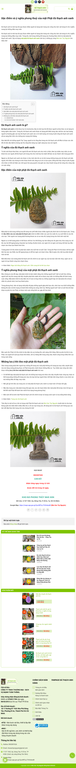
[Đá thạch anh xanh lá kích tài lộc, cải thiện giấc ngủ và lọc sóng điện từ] (28, 657)
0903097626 (10, 118)
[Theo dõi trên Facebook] (35, 1)
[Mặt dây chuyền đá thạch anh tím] (28, 599)
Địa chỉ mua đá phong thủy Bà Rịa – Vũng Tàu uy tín (44, 537)
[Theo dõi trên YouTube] (43, 1)
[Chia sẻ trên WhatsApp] (28, 509)
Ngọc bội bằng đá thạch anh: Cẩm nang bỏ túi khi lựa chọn (30, 265)
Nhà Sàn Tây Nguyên (50, 403)
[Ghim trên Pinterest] (43, 509)
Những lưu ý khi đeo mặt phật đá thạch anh (16, 116)
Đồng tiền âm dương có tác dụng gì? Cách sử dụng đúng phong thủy (44, 580)
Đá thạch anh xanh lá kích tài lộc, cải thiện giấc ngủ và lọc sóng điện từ (44, 655)
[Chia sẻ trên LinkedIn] (47, 509)
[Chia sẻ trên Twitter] (36, 509)
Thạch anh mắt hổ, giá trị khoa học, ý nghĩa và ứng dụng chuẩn (43, 611)
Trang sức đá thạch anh (19, 399)
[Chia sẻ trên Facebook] (32, 509)
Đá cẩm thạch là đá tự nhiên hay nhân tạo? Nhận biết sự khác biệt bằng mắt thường (44, 557)
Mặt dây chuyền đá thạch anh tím (43, 595)
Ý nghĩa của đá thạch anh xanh (13, 109)
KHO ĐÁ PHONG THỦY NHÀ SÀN (15, 120)
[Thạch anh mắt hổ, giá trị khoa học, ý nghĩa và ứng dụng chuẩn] (28, 614)
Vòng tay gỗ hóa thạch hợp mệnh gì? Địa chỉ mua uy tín (44, 547)
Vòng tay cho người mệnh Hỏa (44, 625)
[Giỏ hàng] (72, 9)
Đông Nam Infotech (49, 765)
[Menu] (2, 9)
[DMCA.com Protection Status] (38, 719)
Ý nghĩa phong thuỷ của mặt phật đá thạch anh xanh (19, 113)
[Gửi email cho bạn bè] (39, 509)
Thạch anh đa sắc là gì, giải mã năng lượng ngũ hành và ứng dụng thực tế (43, 641)
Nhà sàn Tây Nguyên (63, 38)
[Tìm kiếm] (69, 9)
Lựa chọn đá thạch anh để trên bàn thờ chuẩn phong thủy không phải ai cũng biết (44, 569)
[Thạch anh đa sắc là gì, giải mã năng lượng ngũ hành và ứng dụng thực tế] (28, 643)
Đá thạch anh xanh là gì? (11, 107)
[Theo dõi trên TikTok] (39, 1)
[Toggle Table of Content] (32, 104)
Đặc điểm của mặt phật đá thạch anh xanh (16, 111)
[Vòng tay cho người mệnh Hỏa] (28, 629)
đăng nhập (13, 524)
